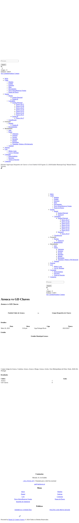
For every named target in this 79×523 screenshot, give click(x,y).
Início (6, 78)
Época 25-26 (20, 106)
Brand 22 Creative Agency (16, 519)
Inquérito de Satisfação (23, 501)
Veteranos (15, 134)
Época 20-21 (20, 115)
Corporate (8, 154)
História (10, 82)
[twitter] (5, 168)
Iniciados (15, 139)
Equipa (7, 94)
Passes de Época (13, 92)
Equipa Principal (17, 97)
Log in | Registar (13, 153)
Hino (10, 87)
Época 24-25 (20, 108)
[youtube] (6, 168)
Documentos (12, 89)
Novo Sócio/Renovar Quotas (17, 90)
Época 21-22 (20, 113)
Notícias (7, 147)
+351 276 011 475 (28, 481)
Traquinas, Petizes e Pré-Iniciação (22, 144)
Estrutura (11, 85)
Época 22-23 (20, 111)
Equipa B (15, 99)
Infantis (14, 140)
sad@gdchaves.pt (39, 484)
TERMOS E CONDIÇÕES (23, 510)
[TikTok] (1, 168)
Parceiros (11, 158)
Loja (6, 149)
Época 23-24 (20, 109)
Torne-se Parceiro (13, 159)
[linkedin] (4, 168)
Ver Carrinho (5, 73)
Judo (9, 130)
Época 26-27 (20, 104)
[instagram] (7, 168)
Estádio (10, 83)
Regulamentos (12, 127)
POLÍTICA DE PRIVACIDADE (60, 510)
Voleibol (11, 146)
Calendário (11, 101)
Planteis (10, 123)
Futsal (10, 132)
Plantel (10, 96)
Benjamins (15, 142)
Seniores (15, 135)
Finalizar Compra (14, 73)
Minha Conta (12, 151)
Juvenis (14, 137)
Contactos (8, 161)
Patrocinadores (12, 156)
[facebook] (2, 168)
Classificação (12, 120)
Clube (6, 80)
